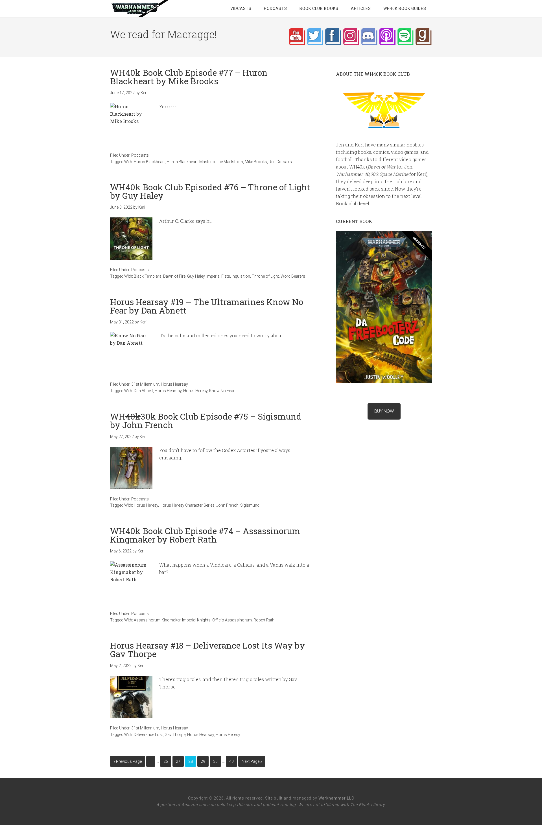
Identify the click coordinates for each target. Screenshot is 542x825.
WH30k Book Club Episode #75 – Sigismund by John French (205, 420)
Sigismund (249, 505)
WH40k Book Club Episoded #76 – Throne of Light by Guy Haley (210, 191)
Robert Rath (263, 620)
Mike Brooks (256, 161)
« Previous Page (127, 761)
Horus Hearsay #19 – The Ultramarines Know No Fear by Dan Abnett (206, 306)
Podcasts (140, 155)
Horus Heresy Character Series (187, 505)
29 (203, 761)
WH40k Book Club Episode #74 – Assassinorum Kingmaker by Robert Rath (205, 535)
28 (190, 761)
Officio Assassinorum (232, 620)
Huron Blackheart (149, 161)
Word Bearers (293, 276)
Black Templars (147, 276)
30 (215, 761)
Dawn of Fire (174, 276)
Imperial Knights (196, 620)
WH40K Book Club (155, 8)
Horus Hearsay (174, 384)
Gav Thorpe (175, 734)
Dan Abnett (143, 390)
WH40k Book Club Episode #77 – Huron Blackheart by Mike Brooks (189, 77)
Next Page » (252, 761)
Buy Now (384, 411)
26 (165, 761)
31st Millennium (145, 384)
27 (178, 761)
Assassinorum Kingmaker (157, 620)
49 (231, 761)
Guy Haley (196, 276)
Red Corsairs (280, 161)
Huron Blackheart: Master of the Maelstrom (205, 161)
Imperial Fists (218, 276)
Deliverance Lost (148, 734)
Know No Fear (222, 390)
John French (227, 505)
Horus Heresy (195, 390)
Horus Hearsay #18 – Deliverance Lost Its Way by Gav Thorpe (207, 649)
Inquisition (241, 276)
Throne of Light (265, 276)
